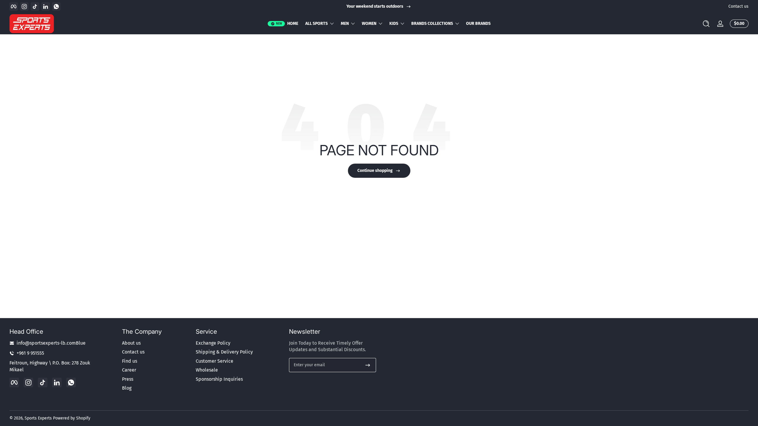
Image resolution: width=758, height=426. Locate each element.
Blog (126, 388)
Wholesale (207, 370)
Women (369, 23)
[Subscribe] (367, 365)
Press (127, 379)
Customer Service (214, 361)
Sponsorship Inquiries (219, 379)
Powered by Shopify (71, 418)
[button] (706, 23)
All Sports (316, 23)
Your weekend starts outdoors (374, 6)
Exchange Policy (213, 343)
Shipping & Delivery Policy (224, 352)
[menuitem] (156, 343)
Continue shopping (375, 170)
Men (345, 23)
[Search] (706, 23)
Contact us (738, 6)
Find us (129, 361)
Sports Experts (38, 418)
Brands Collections (432, 23)
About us (131, 343)
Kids (393, 23)
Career (129, 370)
